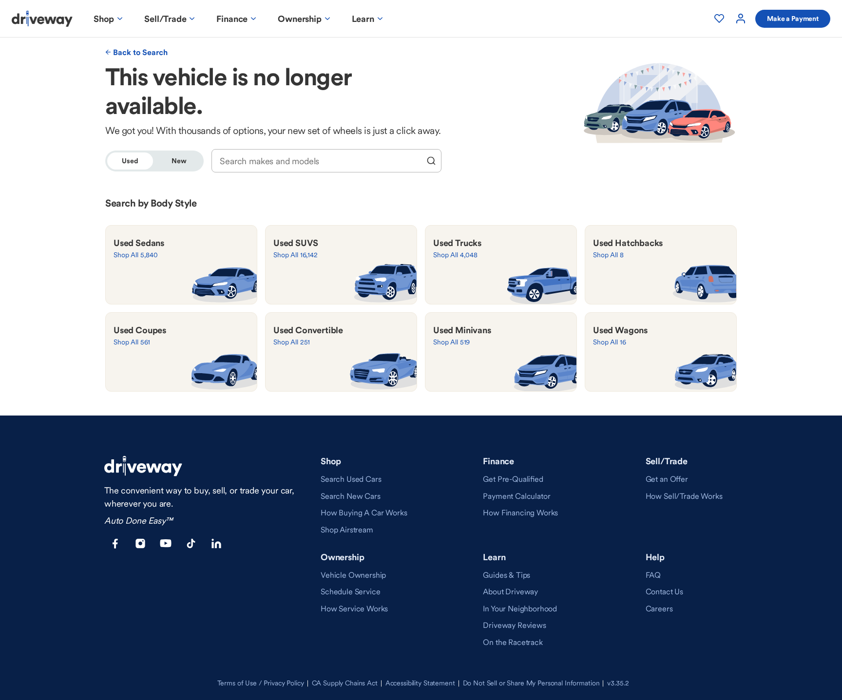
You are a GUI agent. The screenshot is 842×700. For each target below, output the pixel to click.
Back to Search (140, 52)
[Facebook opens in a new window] (115, 543)
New (179, 160)
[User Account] (740, 18)
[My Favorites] (719, 18)
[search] (431, 160)
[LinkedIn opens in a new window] (216, 543)
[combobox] (320, 161)
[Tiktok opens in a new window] (191, 543)
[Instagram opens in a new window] (140, 543)
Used (130, 160)
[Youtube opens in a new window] (165, 543)
